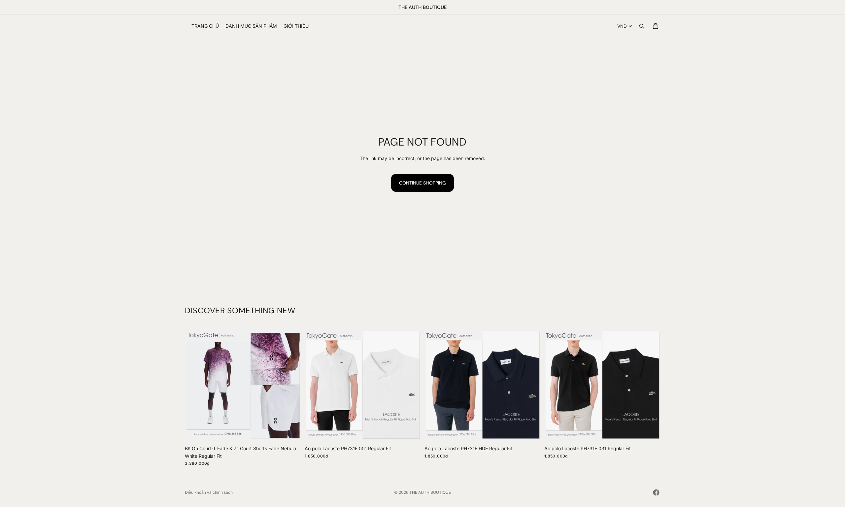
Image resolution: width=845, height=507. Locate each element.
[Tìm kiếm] (641, 26)
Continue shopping (422, 183)
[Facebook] (656, 492)
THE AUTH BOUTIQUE (430, 492)
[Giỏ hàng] (655, 26)
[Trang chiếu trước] (195, 384)
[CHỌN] (290, 432)
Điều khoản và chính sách (209, 492)
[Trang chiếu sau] (291, 384)
